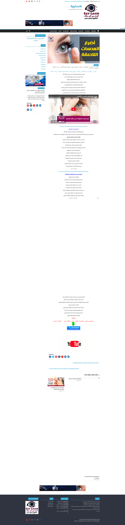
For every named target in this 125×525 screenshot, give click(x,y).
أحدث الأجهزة (43, 49)
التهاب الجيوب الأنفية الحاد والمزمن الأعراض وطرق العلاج (86, 363)
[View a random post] (26, 31)
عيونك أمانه (96, 65)
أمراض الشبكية (66, 31)
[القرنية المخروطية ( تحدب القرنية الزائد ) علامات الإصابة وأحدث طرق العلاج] (35, 76)
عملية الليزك (93, 31)
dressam (90, 68)
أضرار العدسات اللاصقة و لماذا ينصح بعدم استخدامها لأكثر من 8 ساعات (73, 71)
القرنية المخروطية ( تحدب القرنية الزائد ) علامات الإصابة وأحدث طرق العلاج (36, 91)
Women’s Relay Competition (75, 379)
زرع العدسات (87, 31)
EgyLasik (76, 6)
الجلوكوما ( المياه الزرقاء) (41, 53)
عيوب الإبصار (43, 66)
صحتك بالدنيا (43, 62)
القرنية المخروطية (73, 31)
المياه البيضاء (80, 31)
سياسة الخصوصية (53, 31)
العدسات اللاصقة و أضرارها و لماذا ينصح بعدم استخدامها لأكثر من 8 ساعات (73, 171)
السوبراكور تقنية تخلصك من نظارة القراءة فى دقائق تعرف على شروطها (72, 1)
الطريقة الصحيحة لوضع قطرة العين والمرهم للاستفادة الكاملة (57, 388)
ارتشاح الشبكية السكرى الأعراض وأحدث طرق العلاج (91, 477)
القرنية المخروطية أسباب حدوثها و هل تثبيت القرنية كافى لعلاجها (63, 369)
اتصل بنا (60, 31)
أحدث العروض (43, 51)
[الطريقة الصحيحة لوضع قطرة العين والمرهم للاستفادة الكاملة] (56, 378)
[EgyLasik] (98, 31)
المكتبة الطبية (43, 57)
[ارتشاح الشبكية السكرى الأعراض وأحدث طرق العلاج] (91, 378)
